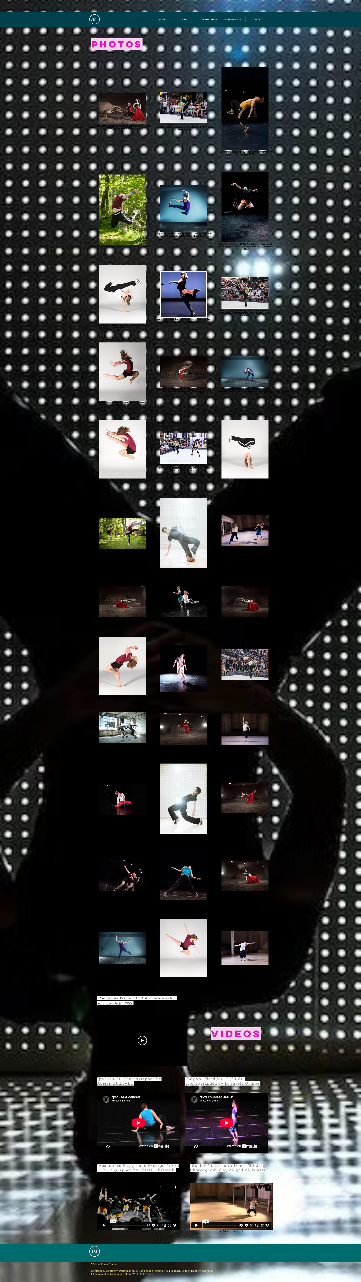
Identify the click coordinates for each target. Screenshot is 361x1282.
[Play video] (142, 1040)
